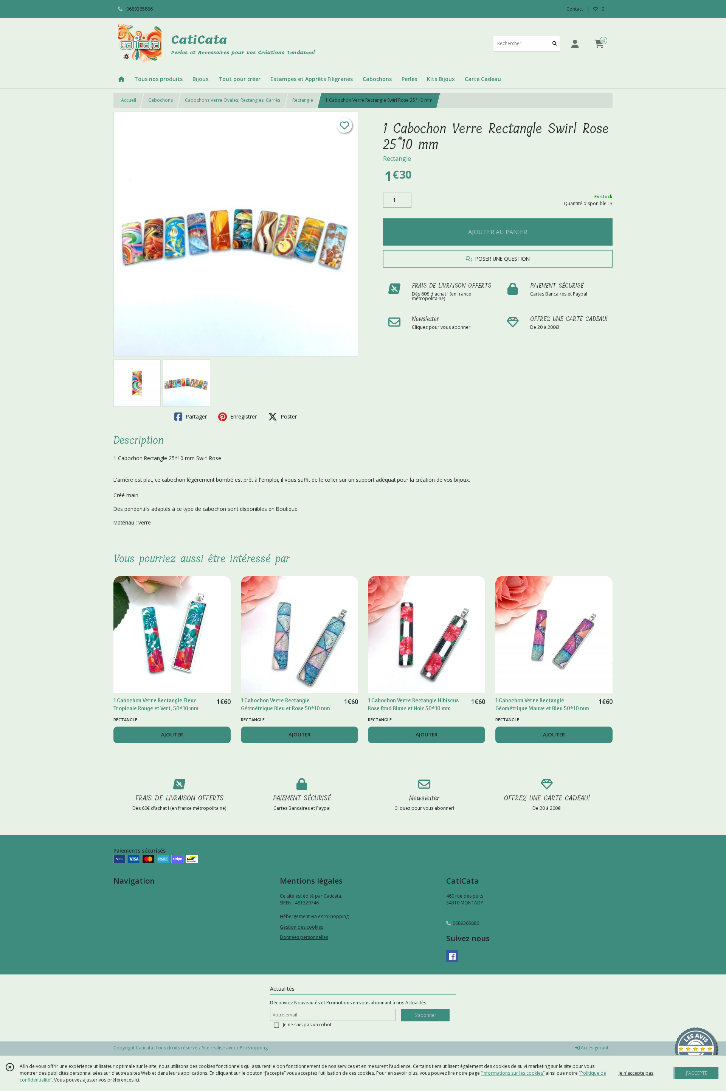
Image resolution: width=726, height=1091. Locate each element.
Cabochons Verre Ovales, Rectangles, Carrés (232, 100)
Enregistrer (243, 416)
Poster (288, 416)
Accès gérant (594, 1047)
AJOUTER (172, 734)
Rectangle (302, 100)
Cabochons (160, 100)
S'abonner (425, 1015)
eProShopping (252, 1047)
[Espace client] (575, 43)
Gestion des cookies (301, 927)
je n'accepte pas (636, 1073)
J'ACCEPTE (696, 1073)
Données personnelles (304, 937)
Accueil (128, 100)
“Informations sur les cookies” (512, 1073)
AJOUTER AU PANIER (497, 232)
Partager (195, 416)
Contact (574, 9)
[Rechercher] (555, 43)
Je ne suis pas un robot (307, 1024)
